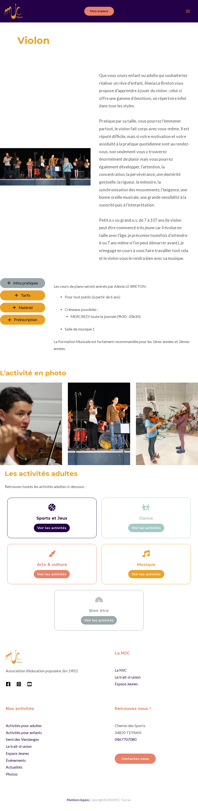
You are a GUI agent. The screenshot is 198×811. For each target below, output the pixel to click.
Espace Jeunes (126, 684)
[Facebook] (8, 684)
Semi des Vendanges (22, 739)
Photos (12, 774)
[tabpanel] (122, 319)
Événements (16, 760)
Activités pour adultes (24, 725)
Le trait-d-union (128, 677)
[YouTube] (29, 684)
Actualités (14, 767)
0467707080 (125, 739)
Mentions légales (78, 800)
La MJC (121, 670)
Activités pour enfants (24, 732)
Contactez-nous (135, 758)
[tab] (22, 283)
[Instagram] (18, 684)
